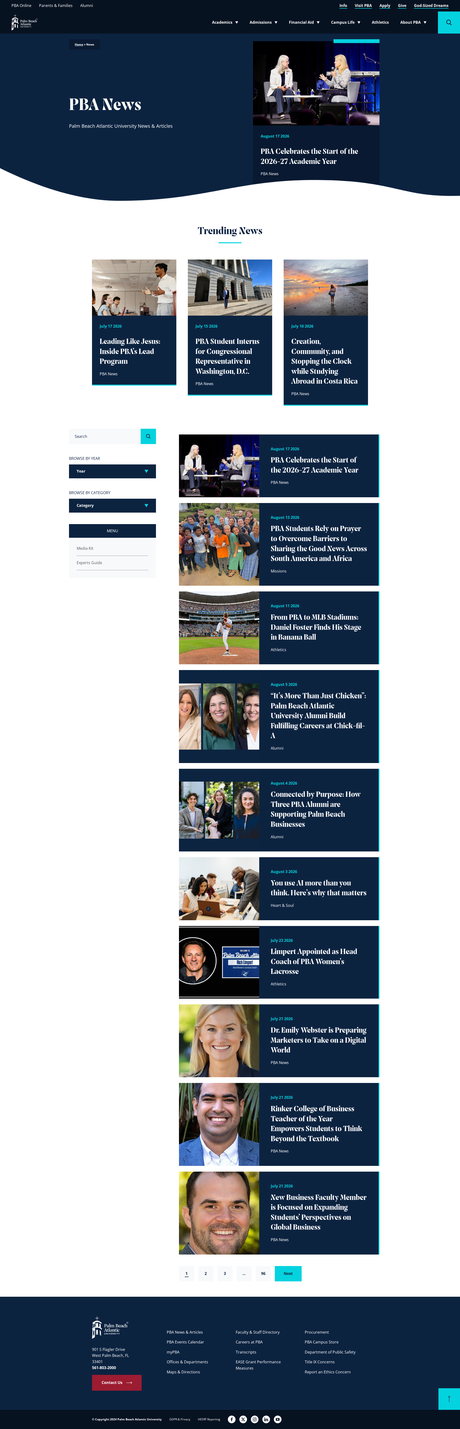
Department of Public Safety (330, 1352)
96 (263, 1273)
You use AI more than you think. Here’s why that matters (319, 888)
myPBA (173, 1352)
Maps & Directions (183, 1372)
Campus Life (346, 23)
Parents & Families (56, 5)
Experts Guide (89, 562)
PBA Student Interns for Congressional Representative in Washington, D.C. (227, 357)
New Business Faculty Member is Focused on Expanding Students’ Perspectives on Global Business (319, 1213)
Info (343, 5)
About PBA (414, 23)
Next (288, 1273)
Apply (385, 5)
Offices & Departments (187, 1362)
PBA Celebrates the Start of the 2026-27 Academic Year (309, 157)
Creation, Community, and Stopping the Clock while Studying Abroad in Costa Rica (324, 362)
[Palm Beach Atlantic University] (110, 1327)
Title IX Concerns (320, 1362)
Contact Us (112, 1382)
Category (85, 505)
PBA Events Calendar (185, 1342)
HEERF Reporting (209, 1419)
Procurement (317, 1332)
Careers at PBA (249, 1342)
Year (81, 471)
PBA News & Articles (185, 1332)
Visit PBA (363, 5)
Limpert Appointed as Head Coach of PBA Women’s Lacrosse (314, 962)
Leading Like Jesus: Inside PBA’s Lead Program (130, 352)
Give (402, 5)
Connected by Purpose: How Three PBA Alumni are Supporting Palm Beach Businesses (316, 810)
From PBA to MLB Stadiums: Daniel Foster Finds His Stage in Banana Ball (316, 628)
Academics (226, 23)
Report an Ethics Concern (328, 1372)
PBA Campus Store (322, 1342)
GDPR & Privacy (179, 1419)
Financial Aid (304, 23)
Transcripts (246, 1352)
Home (79, 44)
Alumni (86, 5)
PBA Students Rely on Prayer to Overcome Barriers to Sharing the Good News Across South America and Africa (319, 544)
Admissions (265, 23)
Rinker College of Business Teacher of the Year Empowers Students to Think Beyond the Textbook (316, 1124)
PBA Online (21, 5)
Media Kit (85, 548)
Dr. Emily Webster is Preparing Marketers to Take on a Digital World (319, 1040)
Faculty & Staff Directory (258, 1332)
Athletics (380, 22)
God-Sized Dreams (431, 5)
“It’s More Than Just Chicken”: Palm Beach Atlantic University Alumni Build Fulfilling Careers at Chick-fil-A (318, 716)
